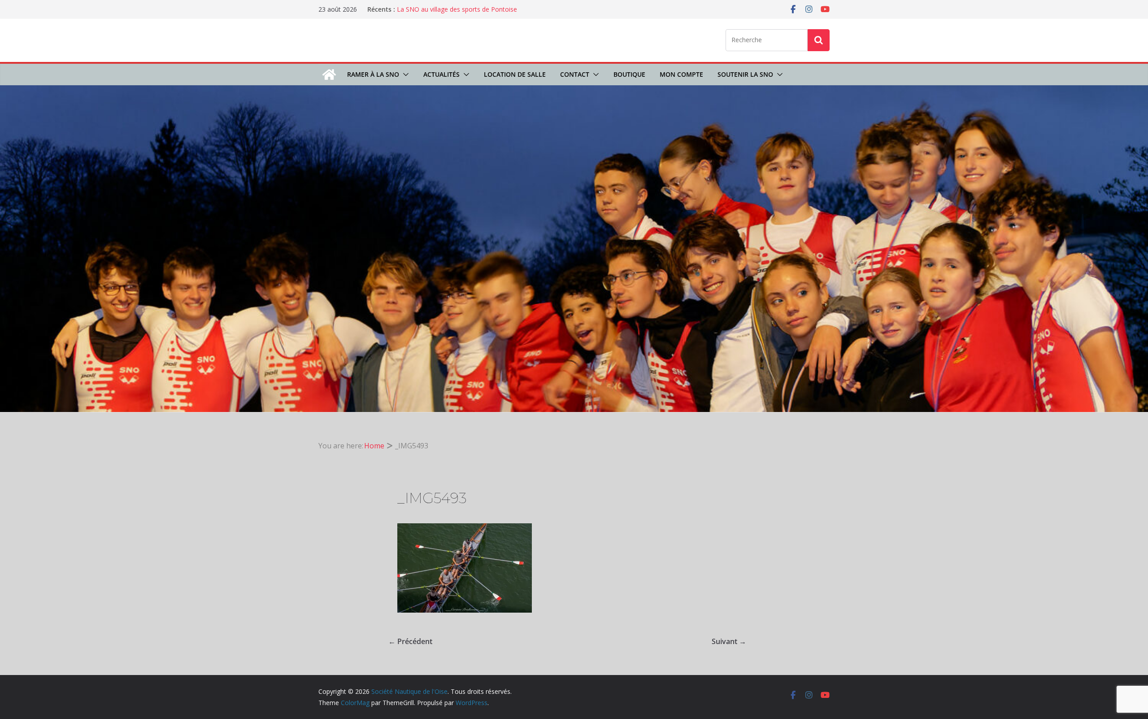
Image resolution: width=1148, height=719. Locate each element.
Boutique (629, 74)
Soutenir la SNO (745, 74)
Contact (574, 74)
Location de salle (515, 74)
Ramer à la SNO (373, 74)
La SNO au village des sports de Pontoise (457, 9)
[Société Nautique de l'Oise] (329, 74)
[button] (404, 74)
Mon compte (681, 74)
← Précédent (410, 641)
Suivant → (729, 641)
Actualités (441, 74)
